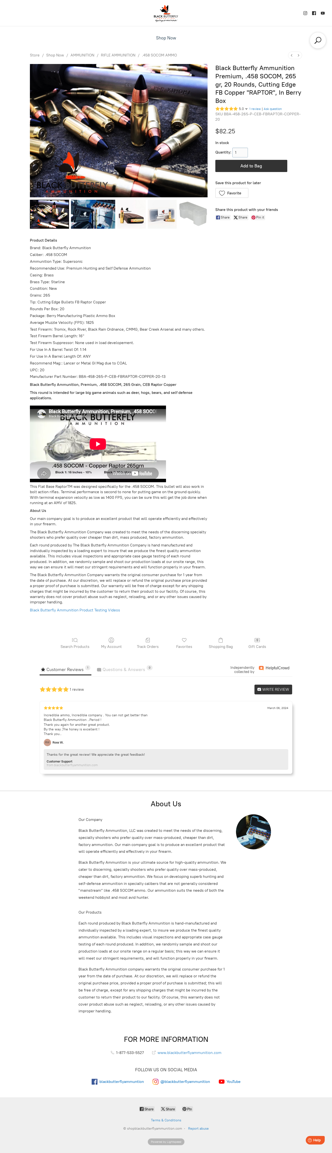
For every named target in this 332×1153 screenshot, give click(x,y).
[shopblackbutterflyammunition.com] (166, 13)
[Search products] (318, 40)
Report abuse (198, 1128)
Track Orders (148, 646)
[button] (232, 193)
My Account (111, 646)
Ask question (273, 109)
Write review (275, 689)
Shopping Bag (221, 646)
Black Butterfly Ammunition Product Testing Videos (75, 610)
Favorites (184, 646)
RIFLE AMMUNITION (118, 55)
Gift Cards (257, 646)
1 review (255, 109)
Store (35, 55)
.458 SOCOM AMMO (159, 55)
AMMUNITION (82, 55)
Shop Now (166, 38)
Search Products (75, 646)
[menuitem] (291, 55)
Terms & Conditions (166, 1120)
